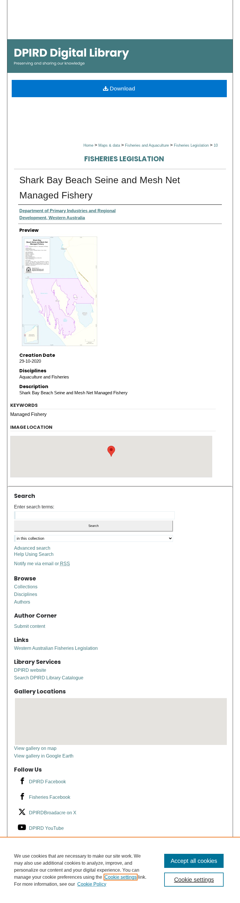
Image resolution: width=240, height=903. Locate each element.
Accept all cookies (194, 861)
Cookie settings (120, 877)
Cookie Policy (91, 884)
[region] (120, 870)
